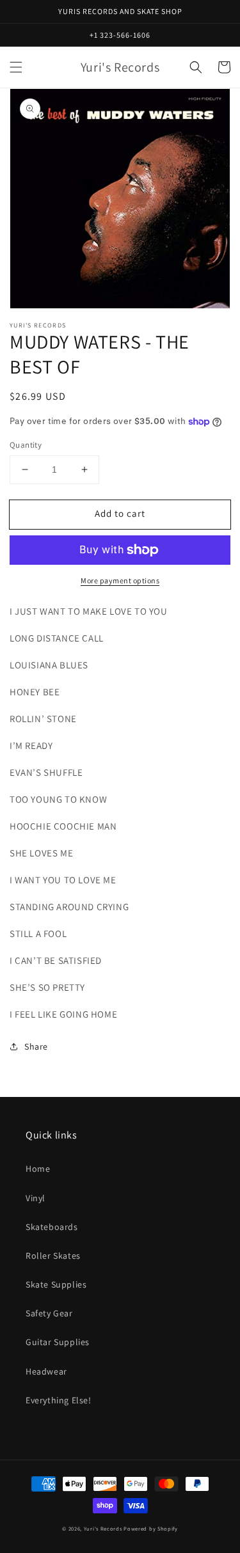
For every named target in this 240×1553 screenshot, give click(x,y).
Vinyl (35, 1198)
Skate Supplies (56, 1284)
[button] (16, 67)
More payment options (120, 580)
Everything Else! (59, 1400)
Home (38, 1168)
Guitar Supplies (58, 1342)
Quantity (26, 444)
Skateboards (52, 1227)
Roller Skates (53, 1255)
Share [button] (36, 1046)
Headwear (46, 1371)
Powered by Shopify (151, 1528)
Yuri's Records (103, 1528)
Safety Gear (49, 1313)
